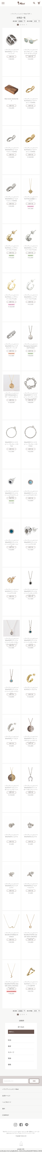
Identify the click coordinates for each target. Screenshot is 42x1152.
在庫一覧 (11, 56)
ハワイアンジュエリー (12, 1131)
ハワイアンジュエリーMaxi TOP (20, 14)
